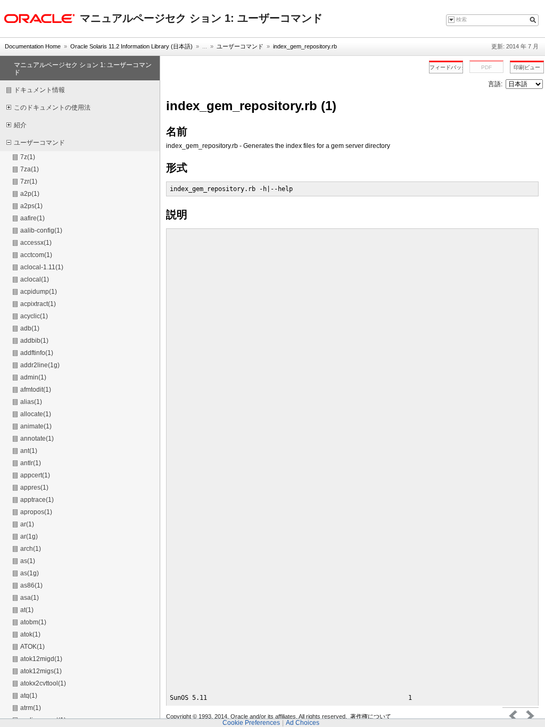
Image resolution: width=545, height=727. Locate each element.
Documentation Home (33, 46)
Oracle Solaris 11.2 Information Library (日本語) (131, 46)
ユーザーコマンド (240, 46)
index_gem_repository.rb (305, 46)
